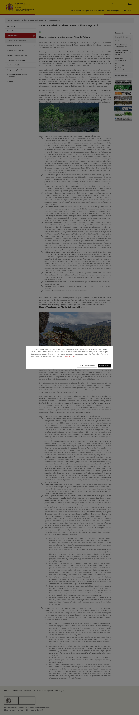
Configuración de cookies (87, 365)
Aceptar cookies (104, 365)
